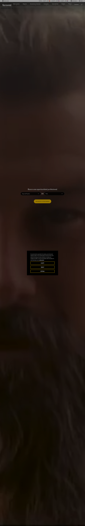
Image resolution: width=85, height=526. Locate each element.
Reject (42, 267)
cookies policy (41, 260)
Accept (42, 263)
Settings (42, 271)
